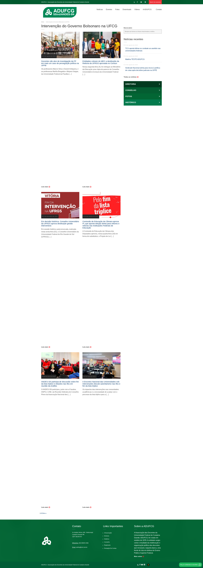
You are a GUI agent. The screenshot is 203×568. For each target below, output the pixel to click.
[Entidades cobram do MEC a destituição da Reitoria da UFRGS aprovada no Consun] (101, 45)
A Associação (108, 533)
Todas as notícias (130, 77)
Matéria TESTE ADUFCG (135, 59)
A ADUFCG (147, 9)
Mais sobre (138, 556)
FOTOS (142, 96)
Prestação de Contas (110, 548)
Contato (159, 9)
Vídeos (137, 9)
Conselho (107, 542)
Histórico (106, 539)
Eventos (109, 9)
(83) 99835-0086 (83, 543)
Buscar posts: (128, 28)
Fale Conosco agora (189, 565)
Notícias (100, 9)
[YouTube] (141, 2)
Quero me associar (155, 2)
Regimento (107, 545)
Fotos (117, 9)
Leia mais (44, 187)
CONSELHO (142, 90)
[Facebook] (137, 2)
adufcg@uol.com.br (81, 547)
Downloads (127, 9)
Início (42, 22)
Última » (44, 513)
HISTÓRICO (142, 102)
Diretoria (106, 536)
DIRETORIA (142, 84)
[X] (134, 2)
